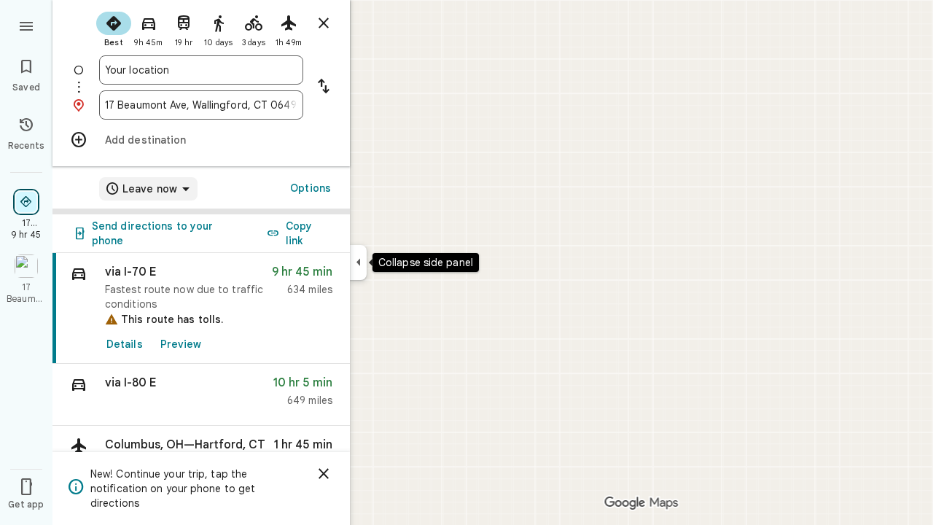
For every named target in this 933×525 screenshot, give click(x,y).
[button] (201, 395)
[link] (201, 308)
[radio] (113, 28)
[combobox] (201, 70)
